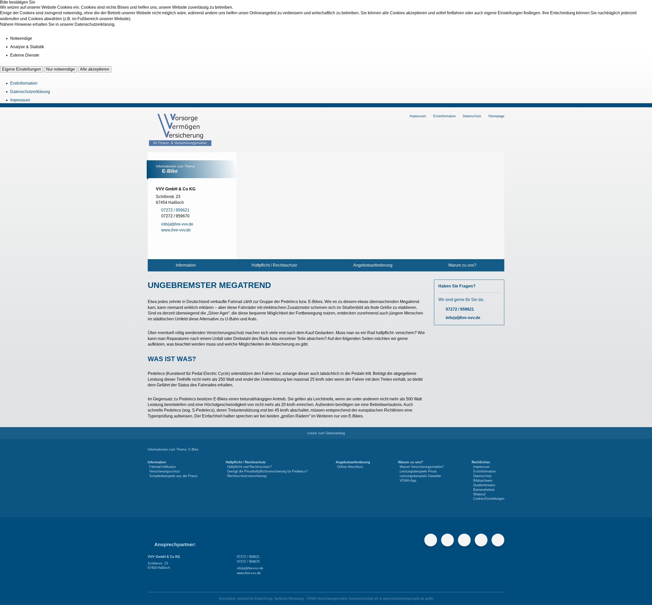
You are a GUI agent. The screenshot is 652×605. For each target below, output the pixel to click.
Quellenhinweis (484, 485)
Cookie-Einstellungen (488, 499)
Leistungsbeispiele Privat (418, 471)
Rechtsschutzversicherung (246, 476)
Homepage (496, 116)
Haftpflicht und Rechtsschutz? (249, 467)
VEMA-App (408, 480)
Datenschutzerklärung (30, 91)
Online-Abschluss (350, 467)
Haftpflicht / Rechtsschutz (274, 265)
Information (186, 265)
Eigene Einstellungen (21, 69)
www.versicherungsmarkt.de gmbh (408, 598)
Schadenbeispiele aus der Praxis (173, 476)
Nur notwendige (60, 69)
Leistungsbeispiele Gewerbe (420, 476)
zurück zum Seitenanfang (326, 433)
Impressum (20, 100)
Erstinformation (23, 83)
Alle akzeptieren (94, 69)
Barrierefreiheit (484, 490)
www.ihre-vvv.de (249, 573)
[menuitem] (186, 265)
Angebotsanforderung (372, 265)
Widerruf (479, 494)
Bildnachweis (483, 480)
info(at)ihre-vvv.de (463, 317)
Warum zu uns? (462, 265)
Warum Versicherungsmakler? (422, 467)
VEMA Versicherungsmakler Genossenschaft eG (342, 598)
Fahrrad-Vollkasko (162, 467)
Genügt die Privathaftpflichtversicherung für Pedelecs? (267, 471)
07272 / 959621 (460, 309)
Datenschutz (472, 116)
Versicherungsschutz (164, 471)
